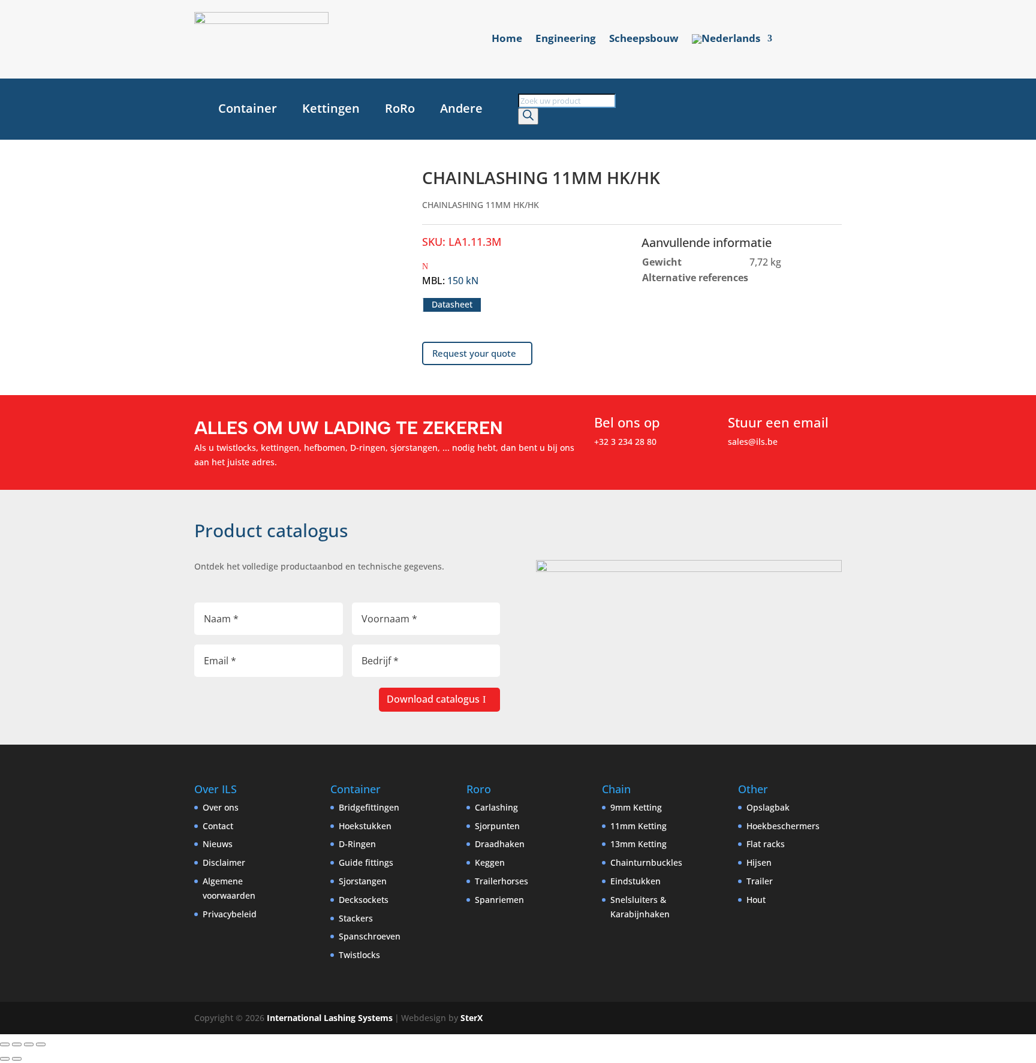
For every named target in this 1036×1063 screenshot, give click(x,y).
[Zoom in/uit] (5, 1044)
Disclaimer (224, 862)
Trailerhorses (501, 881)
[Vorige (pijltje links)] (5, 1059)
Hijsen (759, 862)
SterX (471, 1017)
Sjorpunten (497, 826)
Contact (218, 826)
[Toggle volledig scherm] (17, 1044)
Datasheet (452, 305)
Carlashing (496, 807)
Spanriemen (499, 899)
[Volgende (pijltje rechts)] (17, 1059)
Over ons (221, 807)
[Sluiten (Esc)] (41, 1044)
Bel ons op (627, 422)
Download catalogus (433, 699)
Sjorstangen (363, 881)
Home (507, 39)
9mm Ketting (636, 807)
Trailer (759, 881)
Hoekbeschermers (783, 826)
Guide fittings (366, 862)
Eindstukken (635, 881)
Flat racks (765, 844)
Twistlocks (359, 954)
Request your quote (474, 353)
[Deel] (29, 1044)
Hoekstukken (365, 826)
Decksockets (364, 899)
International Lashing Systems (330, 1017)
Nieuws (218, 844)
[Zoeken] (528, 116)
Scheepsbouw (644, 39)
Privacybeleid (230, 914)
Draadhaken (500, 844)
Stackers (356, 918)
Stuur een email (778, 422)
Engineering (565, 39)
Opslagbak (768, 807)
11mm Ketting (638, 826)
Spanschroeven (369, 936)
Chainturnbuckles (646, 862)
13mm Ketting (638, 844)
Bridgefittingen (369, 807)
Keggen (490, 862)
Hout (756, 899)
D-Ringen (357, 844)
